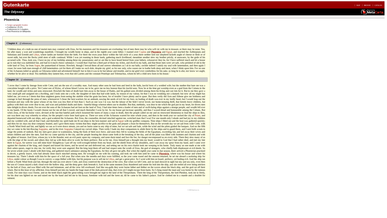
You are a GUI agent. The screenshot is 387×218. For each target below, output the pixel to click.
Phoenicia (156, 52)
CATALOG (378, 5)
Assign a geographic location (17, 25)
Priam (197, 115)
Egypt (169, 52)
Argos (37, 65)
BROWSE (367, 5)
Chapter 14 (12, 79)
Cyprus (142, 52)
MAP (358, 5)
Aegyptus (43, 129)
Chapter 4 (12, 43)
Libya (36, 54)
